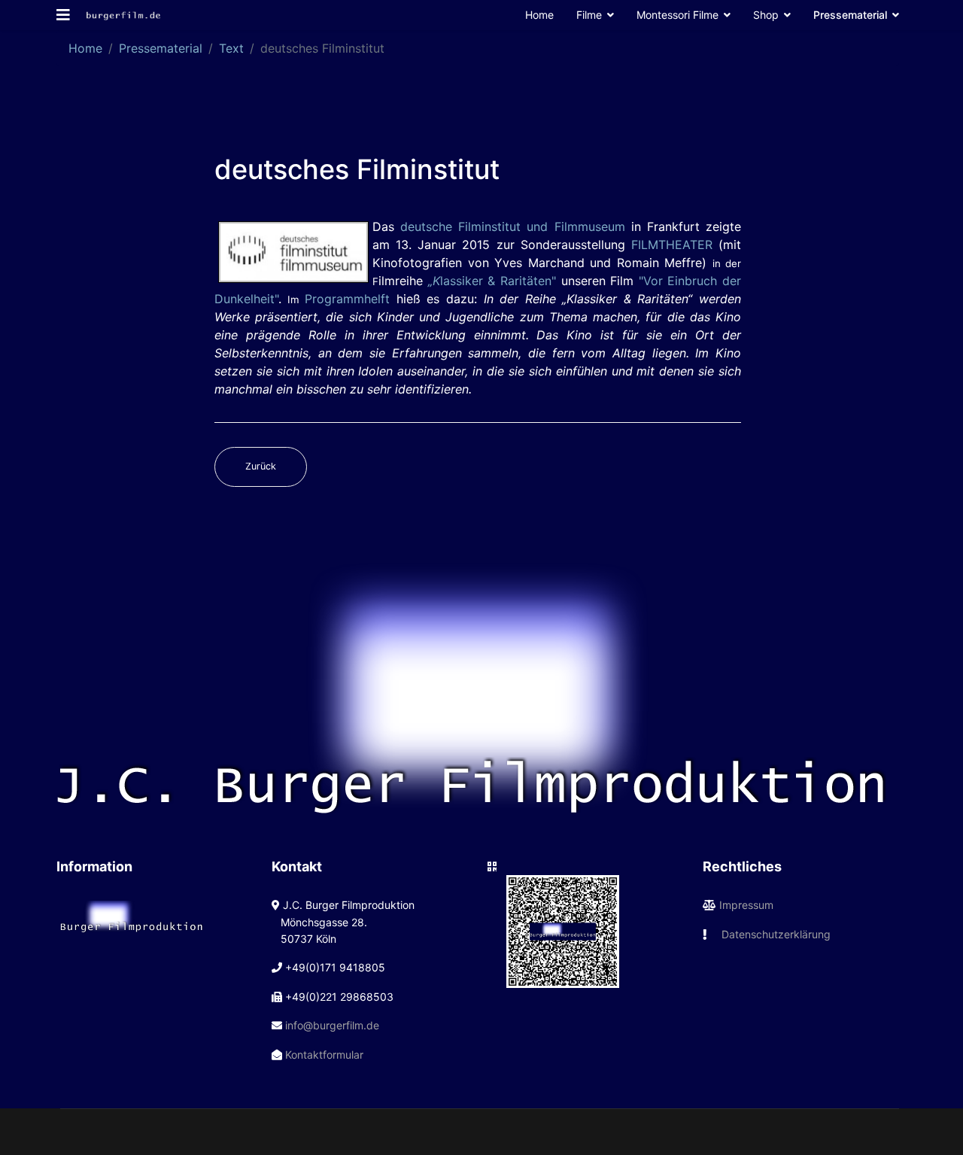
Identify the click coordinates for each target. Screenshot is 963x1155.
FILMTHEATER (671, 244)
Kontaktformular (324, 1054)
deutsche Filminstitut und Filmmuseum (512, 226)
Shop (766, 14)
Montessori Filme (677, 14)
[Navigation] (63, 15)
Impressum (746, 904)
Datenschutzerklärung (776, 934)
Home (539, 14)
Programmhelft (347, 298)
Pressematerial (850, 14)
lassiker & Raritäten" (492, 280)
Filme (589, 14)
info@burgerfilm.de (332, 1025)
